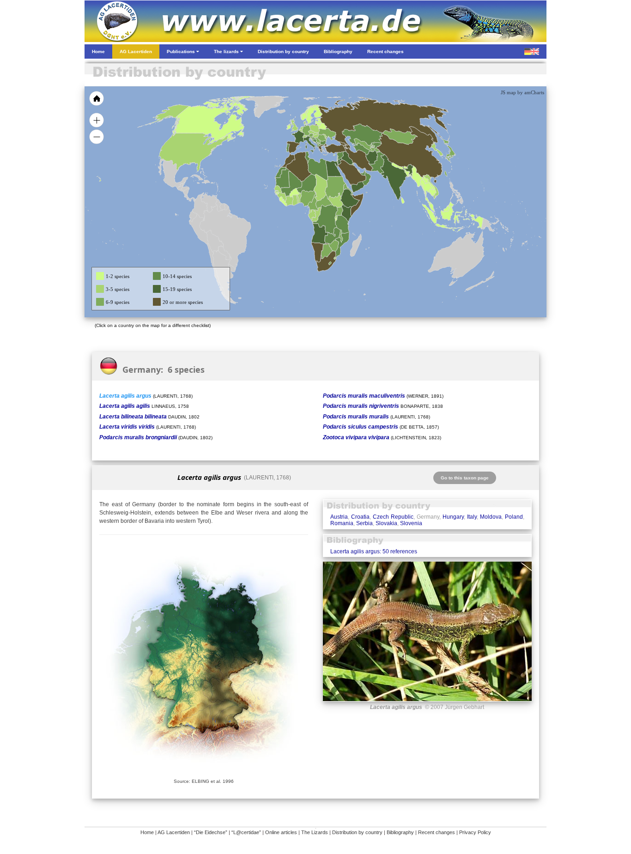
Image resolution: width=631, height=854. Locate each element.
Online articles (281, 832)
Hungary (453, 517)
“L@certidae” (246, 832)
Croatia (360, 517)
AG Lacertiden (174, 832)
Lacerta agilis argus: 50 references (373, 551)
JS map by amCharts (522, 92)
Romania (341, 523)
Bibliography (400, 832)
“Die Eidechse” (210, 832)
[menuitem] (362, 173)
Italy (472, 517)
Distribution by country (357, 832)
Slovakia (386, 523)
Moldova (491, 517)
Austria (339, 517)
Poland (514, 517)
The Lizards (314, 832)
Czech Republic (393, 517)
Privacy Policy (475, 832)
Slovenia (411, 523)
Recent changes (436, 832)
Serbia (364, 523)
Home (147, 832)
